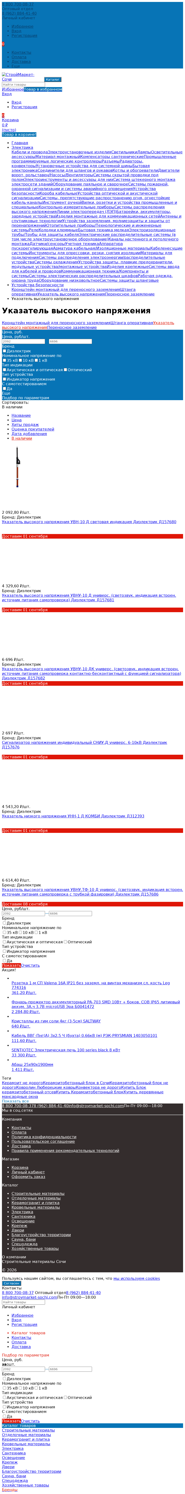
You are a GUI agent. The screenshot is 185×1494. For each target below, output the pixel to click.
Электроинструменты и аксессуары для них (68, 179)
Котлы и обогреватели (135, 170)
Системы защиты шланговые (129, 280)
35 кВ (12, 360)
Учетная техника (82, 243)
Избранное (32, 89)
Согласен (11, 1283)
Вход (16, 31)
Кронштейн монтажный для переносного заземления (66, 289)
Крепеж (19, 1225)
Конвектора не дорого (98, 1087)
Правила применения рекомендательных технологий (65, 1150)
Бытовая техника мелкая (103, 230)
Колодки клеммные (58, 230)
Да (9, 388)
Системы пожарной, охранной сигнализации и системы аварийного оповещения (90, 186)
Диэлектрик (19, 351)
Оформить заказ (28, 1176)
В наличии (22, 438)
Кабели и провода (30, 152)
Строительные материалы (38, 1193)
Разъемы (111, 161)
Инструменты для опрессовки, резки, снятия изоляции (84, 253)
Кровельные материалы (36, 1207)
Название (21, 415)
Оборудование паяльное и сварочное (90, 184)
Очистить (30, 965)
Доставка (21, 61)
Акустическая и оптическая (35, 370)
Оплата (19, 57)
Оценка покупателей (33, 429)
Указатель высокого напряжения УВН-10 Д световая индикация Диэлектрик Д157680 (89, 522)
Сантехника (23, 1216)
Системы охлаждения (56, 262)
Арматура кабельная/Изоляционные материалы (101, 248)
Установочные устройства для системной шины (84, 166)
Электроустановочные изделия (79, 152)
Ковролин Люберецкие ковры (46, 1087)
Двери (18, 1230)
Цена (17, 420)
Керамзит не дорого (22, 1083)
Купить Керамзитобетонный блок (90, 1092)
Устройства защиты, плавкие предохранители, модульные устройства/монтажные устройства (92, 264)
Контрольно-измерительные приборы (76, 207)
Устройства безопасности (38, 285)
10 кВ (28, 360)
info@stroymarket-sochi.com (96, 1105)
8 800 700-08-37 (18, 4)
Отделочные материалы (36, 1198)
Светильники (124, 152)
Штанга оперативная (132, 323)
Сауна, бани (24, 1239)
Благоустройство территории (41, 1235)
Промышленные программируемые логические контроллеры (94, 159)
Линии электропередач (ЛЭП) (86, 211)
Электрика (22, 147)
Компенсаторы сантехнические (112, 156)
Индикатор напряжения (31, 379)
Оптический (80, 370)
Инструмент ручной (62, 202)
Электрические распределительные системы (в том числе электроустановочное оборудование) (94, 236)
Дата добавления (29, 434)
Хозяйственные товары (35, 1248)
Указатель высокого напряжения (71, 294)
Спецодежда (25, 1244)
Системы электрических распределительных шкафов (83, 276)
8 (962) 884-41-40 (19, 13)
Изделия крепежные (128, 266)
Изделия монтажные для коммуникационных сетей (107, 216)
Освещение (23, 1221)
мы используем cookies (136, 1278)
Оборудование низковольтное (69, 280)
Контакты (21, 52)
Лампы (144, 152)
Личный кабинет (28, 1172)
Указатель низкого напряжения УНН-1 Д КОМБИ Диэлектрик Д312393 (73, 816)
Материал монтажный (57, 156)
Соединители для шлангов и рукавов (75, 170)
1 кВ (43, 360)
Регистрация (24, 35)
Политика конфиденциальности (44, 1137)
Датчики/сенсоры (47, 243)
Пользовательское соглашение (43, 1141)
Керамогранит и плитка (35, 1202)
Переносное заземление (130, 294)
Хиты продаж (25, 424)
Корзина (20, 1167)
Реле (34, 230)
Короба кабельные (59, 193)
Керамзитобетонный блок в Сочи (76, 1083)
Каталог (52, 79)
